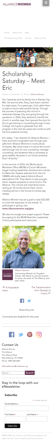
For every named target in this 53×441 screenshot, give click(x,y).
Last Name (32, 414)
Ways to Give (40, 38)
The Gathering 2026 (13, 38)
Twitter (20, 334)
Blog (27, 32)
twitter (29, 301)
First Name (10, 414)
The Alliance (30, 334)
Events (28, 38)
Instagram (39, 334)
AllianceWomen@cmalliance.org (15, 366)
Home (6, 32)
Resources (17, 32)
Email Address (12, 404)
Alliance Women (16, 15)
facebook (22, 301)
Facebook (11, 334)
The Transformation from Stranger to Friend (41, 290)
